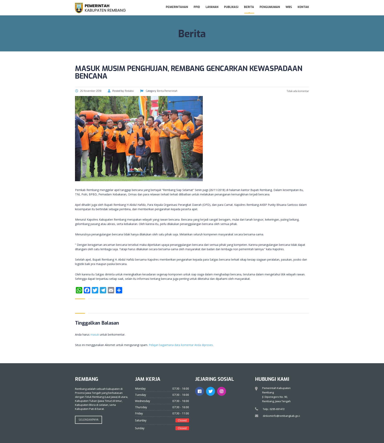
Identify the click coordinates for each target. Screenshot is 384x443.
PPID (197, 7)
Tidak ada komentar (297, 91)
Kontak (303, 7)
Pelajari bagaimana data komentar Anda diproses (181, 345)
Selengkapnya (89, 419)
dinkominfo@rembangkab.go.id (282, 416)
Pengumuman (270, 7)
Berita (249, 7)
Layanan (212, 7)
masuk (94, 334)
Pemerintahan (177, 7)
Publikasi (231, 7)
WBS (289, 7)
